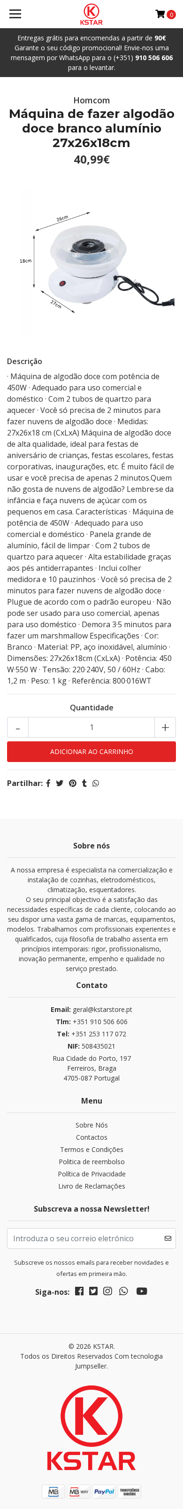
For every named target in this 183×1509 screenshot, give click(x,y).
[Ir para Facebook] (79, 1292)
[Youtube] (142, 1292)
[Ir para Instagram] (107, 1292)
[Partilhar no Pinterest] (72, 783)
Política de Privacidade (92, 1173)
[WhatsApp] (123, 1292)
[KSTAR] (91, 14)
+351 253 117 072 (91, 1033)
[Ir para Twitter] (93, 1292)
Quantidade (92, 707)
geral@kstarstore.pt (91, 1009)
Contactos (91, 1137)
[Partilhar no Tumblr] (84, 783)
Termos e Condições (91, 1149)
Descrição (24, 361)
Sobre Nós (92, 1124)
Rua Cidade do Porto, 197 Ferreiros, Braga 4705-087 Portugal (92, 1068)
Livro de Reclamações (91, 1186)
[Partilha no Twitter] (59, 783)
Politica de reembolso (92, 1161)
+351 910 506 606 (92, 1021)
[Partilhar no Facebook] (48, 783)
